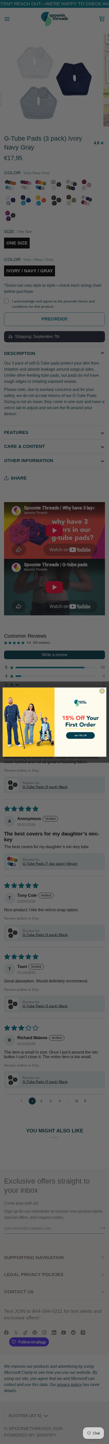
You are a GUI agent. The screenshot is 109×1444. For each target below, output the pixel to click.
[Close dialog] (102, 691)
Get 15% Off (80, 735)
